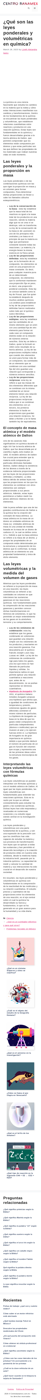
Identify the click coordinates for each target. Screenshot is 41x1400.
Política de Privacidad (24, 1389)
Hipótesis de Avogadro (20, 691)
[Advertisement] (20, 79)
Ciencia (10, 918)
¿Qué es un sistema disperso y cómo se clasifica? (16, 970)
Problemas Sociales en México (21, 929)
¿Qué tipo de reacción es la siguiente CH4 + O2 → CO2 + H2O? (20, 1175)
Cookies (11, 1389)
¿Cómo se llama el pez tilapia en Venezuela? (17, 1094)
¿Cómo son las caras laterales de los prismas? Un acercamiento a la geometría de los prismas (20, 1360)
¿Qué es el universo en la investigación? (19, 1054)
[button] (29, 8)
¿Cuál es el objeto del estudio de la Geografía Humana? (18, 1013)
